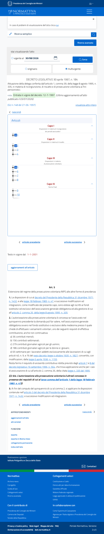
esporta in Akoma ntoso (20, 438)
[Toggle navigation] (89, 11)
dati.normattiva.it (42, 529)
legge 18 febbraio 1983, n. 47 (38, 301)
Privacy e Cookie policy (18, 526)
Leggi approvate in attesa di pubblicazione (69, 495)
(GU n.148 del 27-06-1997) (22, 105)
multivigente (74, 69)
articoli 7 (83, 363)
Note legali (34, 526)
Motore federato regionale (63, 492)
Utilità (55, 499)
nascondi (16, 112)
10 (18, 195)
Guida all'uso (12, 488)
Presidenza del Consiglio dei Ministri (22, 510)
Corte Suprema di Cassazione (64, 510)
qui (57, 25)
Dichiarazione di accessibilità (21, 529)
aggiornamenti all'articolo (22, 267)
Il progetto (12, 485)
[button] (55, 58)
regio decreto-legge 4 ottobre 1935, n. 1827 (55, 355)
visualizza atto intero (86, 105)
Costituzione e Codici (61, 481)
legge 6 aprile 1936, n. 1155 (43, 359)
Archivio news (13, 481)
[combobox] (52, 34)
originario (32, 69)
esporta (14, 434)
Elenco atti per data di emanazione (66, 485)
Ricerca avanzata (85, 42)
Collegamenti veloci (15, 492)
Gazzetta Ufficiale (60, 488)
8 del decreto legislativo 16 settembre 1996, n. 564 (52, 365)
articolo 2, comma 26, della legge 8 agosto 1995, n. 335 (40, 312)
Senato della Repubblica (17, 517)
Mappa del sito (47, 526)
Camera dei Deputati (16, 514)
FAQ (57, 526)
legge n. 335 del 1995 (79, 370)
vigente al (19, 58)
